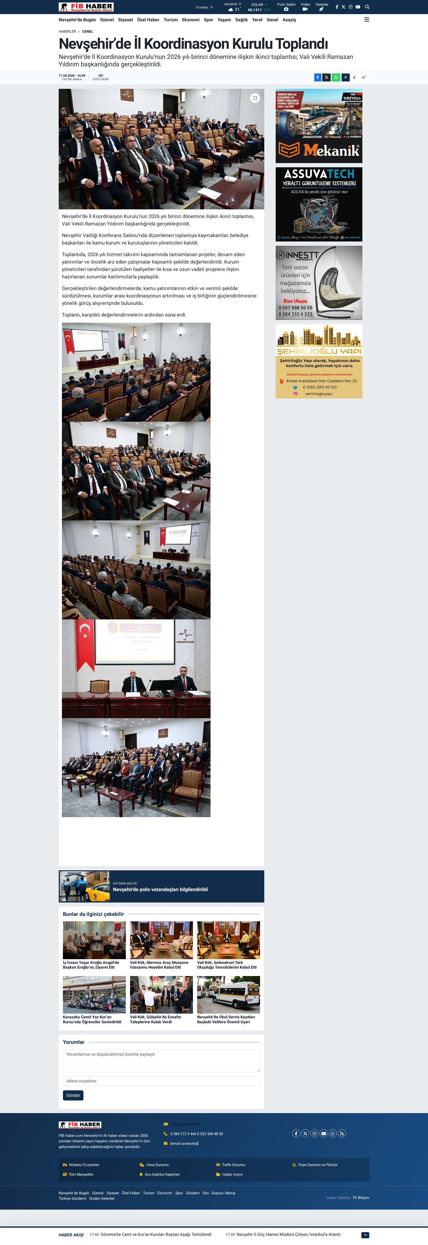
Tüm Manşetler (81, 1174)
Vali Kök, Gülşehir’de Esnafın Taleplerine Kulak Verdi (155, 1019)
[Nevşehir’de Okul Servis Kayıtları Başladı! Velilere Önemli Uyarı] (228, 994)
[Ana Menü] (366, 19)
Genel (272, 19)
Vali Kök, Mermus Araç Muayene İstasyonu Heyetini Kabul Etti (159, 965)
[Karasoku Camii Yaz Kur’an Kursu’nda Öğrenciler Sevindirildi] (94, 994)
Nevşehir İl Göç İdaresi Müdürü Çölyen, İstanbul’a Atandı (289, 1234)
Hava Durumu (157, 1165)
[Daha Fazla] (346, 77)
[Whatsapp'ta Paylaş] (336, 77)
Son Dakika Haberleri (162, 1174)
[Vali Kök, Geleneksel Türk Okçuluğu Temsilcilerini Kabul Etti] (228, 939)
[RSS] (342, 1133)
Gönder (73, 1095)
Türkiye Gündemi (72, 1198)
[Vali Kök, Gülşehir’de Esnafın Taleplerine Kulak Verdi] (161, 994)
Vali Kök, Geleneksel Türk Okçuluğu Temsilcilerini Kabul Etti (227, 965)
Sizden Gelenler (102, 1198)
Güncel (107, 19)
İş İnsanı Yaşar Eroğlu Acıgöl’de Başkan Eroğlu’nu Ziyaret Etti (91, 965)
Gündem (193, 1193)
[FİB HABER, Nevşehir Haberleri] (86, 7)
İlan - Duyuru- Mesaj (219, 1193)
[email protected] (185, 1124)
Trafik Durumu (233, 1165)
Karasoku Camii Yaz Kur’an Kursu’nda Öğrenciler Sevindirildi (92, 1019)
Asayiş (289, 19)
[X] (305, 1133)
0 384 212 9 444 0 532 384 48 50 (196, 1134)
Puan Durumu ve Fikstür (318, 1165)
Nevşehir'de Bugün (77, 19)
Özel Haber (148, 19)
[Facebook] (296, 1133)
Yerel (257, 19)
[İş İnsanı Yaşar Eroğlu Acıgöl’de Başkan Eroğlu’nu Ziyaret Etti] (94, 939)
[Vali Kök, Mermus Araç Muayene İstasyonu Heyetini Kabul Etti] (161, 939)
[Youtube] (324, 1133)
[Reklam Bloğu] (319, 125)
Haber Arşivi (232, 1174)
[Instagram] (314, 1133)
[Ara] (367, 7)
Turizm (171, 19)
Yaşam (224, 19)
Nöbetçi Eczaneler (84, 1165)
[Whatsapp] (333, 1133)
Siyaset (125, 19)
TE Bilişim (360, 1198)
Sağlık (241, 19)
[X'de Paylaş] (326, 77)
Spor (208, 19)
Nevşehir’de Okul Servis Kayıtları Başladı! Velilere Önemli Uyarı (226, 1019)
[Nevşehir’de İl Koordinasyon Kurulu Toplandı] (162, 149)
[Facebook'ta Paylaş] (317, 77)
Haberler (67, 31)
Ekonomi (191, 19)
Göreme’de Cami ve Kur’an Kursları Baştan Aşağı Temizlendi (156, 1234)
